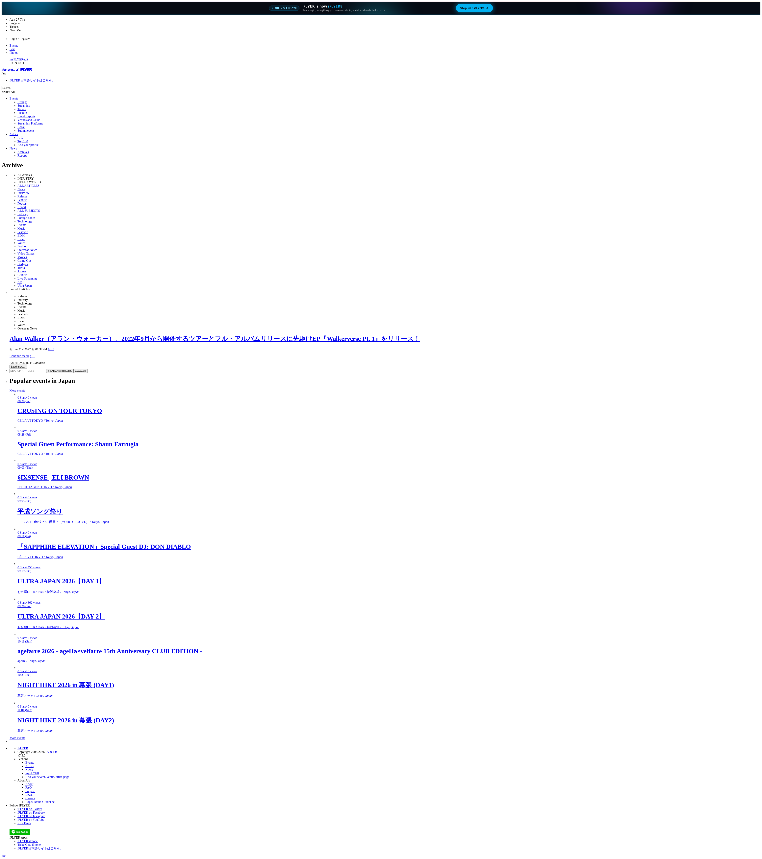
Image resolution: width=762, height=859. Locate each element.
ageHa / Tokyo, (31, 661)
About (29, 784)
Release (22, 196)
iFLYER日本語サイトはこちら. (31, 80)
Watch (21, 242)
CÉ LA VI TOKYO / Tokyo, (40, 420)
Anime (21, 271)
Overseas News (27, 250)
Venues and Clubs (28, 120)
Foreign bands (26, 217)
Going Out (24, 260)
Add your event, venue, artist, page (47, 777)
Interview (23, 192)
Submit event (25, 130)
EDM (21, 235)
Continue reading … (22, 356)
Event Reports (26, 116)
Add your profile (27, 145)
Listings (22, 102)
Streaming (23, 105)
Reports (22, 155)
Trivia (21, 267)
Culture (22, 275)
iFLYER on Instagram (31, 816)
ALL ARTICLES (28, 185)
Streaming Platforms (30, 123)
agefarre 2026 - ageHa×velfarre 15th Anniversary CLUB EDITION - (109, 651)
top (4, 855)
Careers (30, 798)
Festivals (22, 232)
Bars (12, 49)
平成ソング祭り (40, 511)
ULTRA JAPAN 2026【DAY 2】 (61, 616)
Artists (14, 134)
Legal (29, 794)
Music (21, 228)
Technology (24, 221)
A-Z (20, 137)
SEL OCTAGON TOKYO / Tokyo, (44, 487)
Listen (21, 239)
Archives (23, 152)
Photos (14, 52)
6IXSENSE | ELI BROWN (53, 477)
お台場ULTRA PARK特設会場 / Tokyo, (48, 592)
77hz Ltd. (52, 752)
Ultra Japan (24, 285)
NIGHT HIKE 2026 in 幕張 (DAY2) (65, 720)
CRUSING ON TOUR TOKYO (59, 410)
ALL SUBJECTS (28, 210)
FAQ (28, 787)
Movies (22, 257)
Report (21, 207)
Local (21, 127)
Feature (22, 200)
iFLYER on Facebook (31, 812)
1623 (51, 349)
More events (17, 390)
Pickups (22, 112)
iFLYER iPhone (27, 841)
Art (19, 282)
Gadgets (22, 264)
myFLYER (16, 59)
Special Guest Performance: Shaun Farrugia (78, 444)
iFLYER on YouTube (30, 819)
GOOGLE (80, 370)
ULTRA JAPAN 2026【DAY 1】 (61, 581)
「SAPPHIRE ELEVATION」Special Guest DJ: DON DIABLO (104, 546)
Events (14, 45)
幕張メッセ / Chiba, (35, 695)
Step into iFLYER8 (474, 8)
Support (30, 791)
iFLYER (22, 748)
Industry (22, 214)
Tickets (21, 109)
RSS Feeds (24, 823)
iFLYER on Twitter (29, 809)
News (13, 148)
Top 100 (22, 141)
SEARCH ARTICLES (60, 370)
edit (25, 59)
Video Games (26, 253)
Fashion (22, 246)
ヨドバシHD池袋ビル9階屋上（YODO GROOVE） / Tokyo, (63, 522)
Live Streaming (27, 278)
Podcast (22, 203)
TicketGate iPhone (29, 844)
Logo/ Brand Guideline (40, 801)
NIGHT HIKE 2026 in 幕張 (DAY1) (65, 685)
